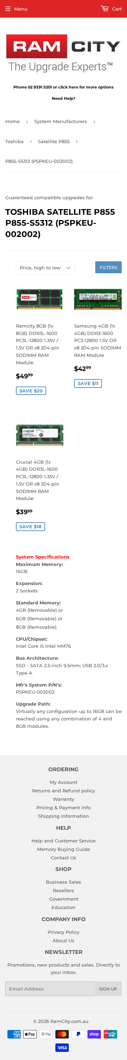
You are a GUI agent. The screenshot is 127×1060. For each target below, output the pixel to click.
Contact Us (63, 857)
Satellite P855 (53, 141)
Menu (21, 9)
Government (63, 899)
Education (63, 907)
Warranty (63, 799)
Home (12, 121)
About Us (63, 940)
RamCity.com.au (69, 1021)
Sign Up (108, 989)
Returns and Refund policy (63, 790)
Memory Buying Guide (63, 849)
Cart (116, 9)
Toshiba (14, 141)
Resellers (63, 890)
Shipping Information (63, 816)
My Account (63, 782)
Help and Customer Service (63, 840)
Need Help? (63, 98)
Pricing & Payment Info (63, 807)
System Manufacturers (60, 121)
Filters (108, 267)
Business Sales (63, 882)
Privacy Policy (63, 932)
